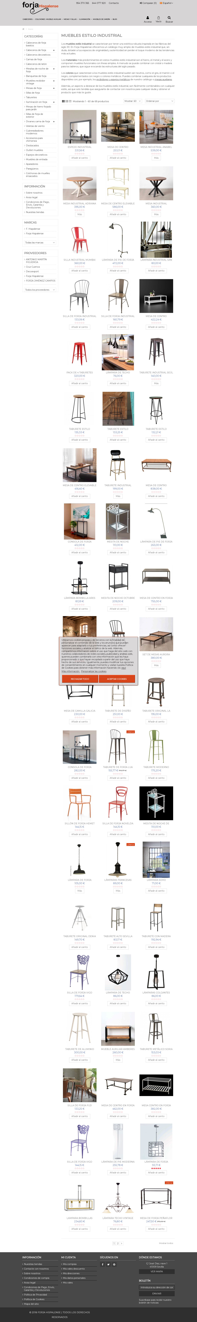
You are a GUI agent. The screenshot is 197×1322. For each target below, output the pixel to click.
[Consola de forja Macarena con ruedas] (79, 521)
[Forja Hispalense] (40, 7)
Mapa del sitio (31, 1304)
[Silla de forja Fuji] (79, 1085)
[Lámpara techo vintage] (118, 1198)
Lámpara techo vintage (118, 1218)
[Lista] (66, 101)
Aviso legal (31, 197)
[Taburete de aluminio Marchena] (79, 1029)
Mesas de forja (34, 88)
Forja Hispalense (35, 233)
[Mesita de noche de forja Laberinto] (156, 803)
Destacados (32, 145)
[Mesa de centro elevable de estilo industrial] (118, 183)
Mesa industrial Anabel (156, 147)
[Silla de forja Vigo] (79, 1142)
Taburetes (31, 97)
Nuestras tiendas (35, 212)
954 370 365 (82, 3)
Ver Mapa (157, 1271)
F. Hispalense (33, 228)
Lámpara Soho (156, 880)
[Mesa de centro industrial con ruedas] (156, 465)
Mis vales (68, 1282)
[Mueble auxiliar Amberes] (118, 1029)
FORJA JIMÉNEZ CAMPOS (40, 280)
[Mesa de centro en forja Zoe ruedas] (156, 578)
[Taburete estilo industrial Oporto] (156, 409)
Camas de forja (34, 59)
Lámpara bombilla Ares (79, 598)
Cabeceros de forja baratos (36, 44)
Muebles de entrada (36, 159)
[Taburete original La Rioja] (156, 691)
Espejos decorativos (36, 154)
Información (34, 186)
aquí (123, 667)
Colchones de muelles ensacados (38, 174)
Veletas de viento (35, 126)
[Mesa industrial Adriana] (79, 183)
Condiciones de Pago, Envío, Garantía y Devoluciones (37, 205)
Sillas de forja (33, 92)
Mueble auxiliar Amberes (118, 1049)
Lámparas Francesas (118, 880)
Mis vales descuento (74, 1268)
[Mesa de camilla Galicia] (79, 691)
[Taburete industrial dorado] (118, 465)
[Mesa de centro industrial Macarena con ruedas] (156, 296)
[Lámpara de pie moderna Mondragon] (118, 1142)
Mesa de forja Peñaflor (156, 1218)
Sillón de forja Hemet (79, 823)
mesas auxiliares (163, 79)
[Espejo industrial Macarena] (79, 127)
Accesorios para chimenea (34, 139)
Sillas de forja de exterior (34, 115)
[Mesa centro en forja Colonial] (156, 1085)
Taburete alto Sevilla (118, 936)
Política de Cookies (34, 1299)
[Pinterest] (114, 1264)
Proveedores (35, 253)
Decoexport (32, 271)
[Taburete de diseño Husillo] (118, 691)
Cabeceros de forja (36, 50)
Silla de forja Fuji (80, 1105)
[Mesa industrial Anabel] (156, 127)
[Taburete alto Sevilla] (118, 916)
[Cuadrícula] (63, 101)
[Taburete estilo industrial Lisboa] (118, 409)
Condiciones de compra (36, 1278)
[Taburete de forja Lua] (118, 747)
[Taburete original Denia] (79, 916)
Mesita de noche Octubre (118, 598)
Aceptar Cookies (117, 679)
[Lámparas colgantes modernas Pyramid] (156, 972)
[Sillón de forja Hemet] (79, 803)
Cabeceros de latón (36, 64)
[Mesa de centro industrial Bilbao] (118, 127)
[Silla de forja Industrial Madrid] (79, 296)
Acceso (148, 21)
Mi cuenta (68, 1257)
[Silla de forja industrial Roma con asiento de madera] (118, 296)
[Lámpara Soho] (156, 860)
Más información (71, 671)
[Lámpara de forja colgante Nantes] (79, 860)
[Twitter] (108, 1264)
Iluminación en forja (36, 102)
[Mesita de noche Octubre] (118, 578)
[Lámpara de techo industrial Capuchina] (118, 352)
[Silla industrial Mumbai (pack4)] (79, 240)
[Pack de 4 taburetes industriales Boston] (79, 352)
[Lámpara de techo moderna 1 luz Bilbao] (118, 972)
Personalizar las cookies (93, 671)
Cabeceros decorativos (38, 54)
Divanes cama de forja (38, 121)
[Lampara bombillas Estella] (79, 1198)
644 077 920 (99, 3)
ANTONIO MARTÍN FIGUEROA (36, 261)
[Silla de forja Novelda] (118, 803)
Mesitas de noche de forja (37, 70)
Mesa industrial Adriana (79, 203)
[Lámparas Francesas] (118, 860)
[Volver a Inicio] (23, 29)
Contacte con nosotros (36, 1268)
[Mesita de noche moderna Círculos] (118, 521)
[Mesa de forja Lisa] (79, 634)
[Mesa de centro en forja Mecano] (118, 1085)
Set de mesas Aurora (156, 654)
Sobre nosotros (34, 192)
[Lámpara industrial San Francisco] (156, 240)
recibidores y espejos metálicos (113, 79)
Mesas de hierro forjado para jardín (38, 108)
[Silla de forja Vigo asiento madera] (79, 972)
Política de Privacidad (35, 1294)
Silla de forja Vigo (79, 1161)
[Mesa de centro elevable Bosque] (79, 465)
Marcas (30, 222)
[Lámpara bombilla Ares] (79, 578)
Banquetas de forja (36, 76)
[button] (28, 19)
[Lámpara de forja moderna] (156, 1142)
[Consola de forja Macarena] (79, 747)
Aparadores (32, 164)
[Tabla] (70, 101)
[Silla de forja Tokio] (118, 634)
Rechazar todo (80, 679)
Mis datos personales (74, 1278)
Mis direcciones (71, 1273)
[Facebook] (102, 1264)
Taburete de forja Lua (118, 767)
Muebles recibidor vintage (35, 82)
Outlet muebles (34, 150)
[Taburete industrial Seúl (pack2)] (156, 352)
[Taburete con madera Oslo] (156, 916)
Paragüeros (32, 168)
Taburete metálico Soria (156, 1049)
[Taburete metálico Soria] (156, 1029)
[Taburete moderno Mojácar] (156, 747)
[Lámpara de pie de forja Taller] (156, 521)
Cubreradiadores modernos (34, 132)
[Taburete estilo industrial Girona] (79, 409)
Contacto (114, 3)
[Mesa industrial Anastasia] (156, 183)
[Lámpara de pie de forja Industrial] (118, 240)
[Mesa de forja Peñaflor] (156, 1198)
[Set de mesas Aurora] (156, 634)
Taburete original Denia (79, 936)
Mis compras (69, 1264)
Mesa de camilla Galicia (79, 710)
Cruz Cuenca (33, 266)
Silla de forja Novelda (118, 823)
